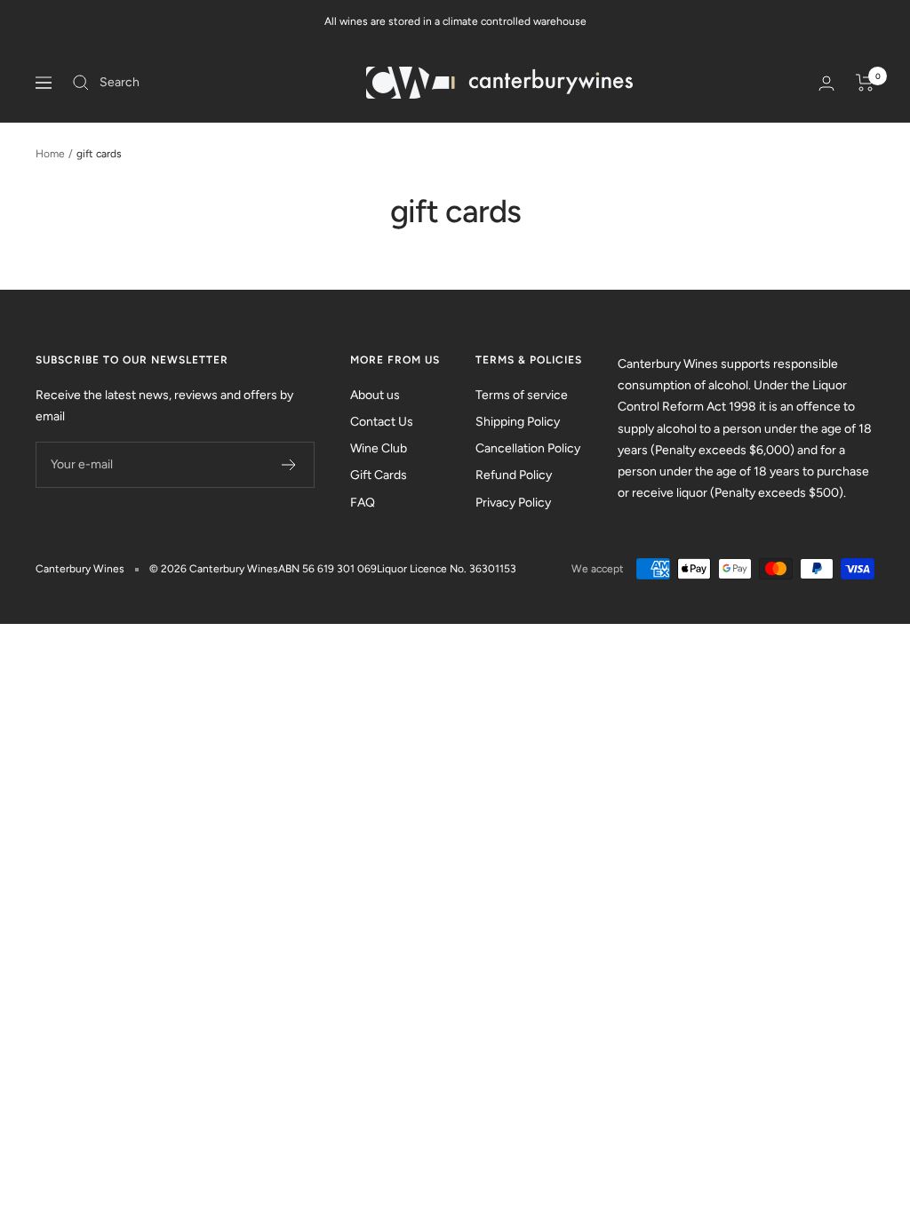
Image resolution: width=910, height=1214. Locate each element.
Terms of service (521, 395)
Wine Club (378, 448)
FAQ (362, 502)
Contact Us (381, 421)
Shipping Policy (517, 421)
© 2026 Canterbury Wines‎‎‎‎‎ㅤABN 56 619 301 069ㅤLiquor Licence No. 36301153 (332, 569)
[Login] (826, 83)
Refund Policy (513, 475)
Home (50, 154)
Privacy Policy (513, 502)
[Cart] (865, 83)
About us (375, 395)
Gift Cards (378, 475)
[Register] (289, 465)
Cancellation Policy (527, 448)
